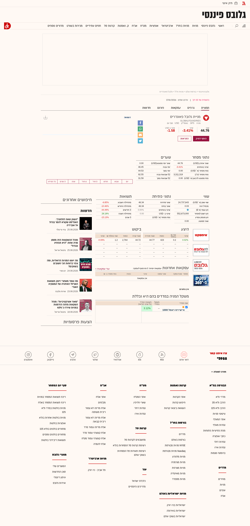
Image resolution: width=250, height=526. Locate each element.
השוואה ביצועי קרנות (174, 408)
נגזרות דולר (219, 441)
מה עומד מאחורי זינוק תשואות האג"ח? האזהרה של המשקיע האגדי (62, 284)
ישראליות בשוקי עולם (174, 516)
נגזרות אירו (219, 447)
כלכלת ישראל (139, 481)
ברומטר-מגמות (218, 453)
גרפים (190, 108)
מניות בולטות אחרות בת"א (52, 417)
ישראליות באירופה (176, 510)
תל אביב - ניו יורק (97, 470)
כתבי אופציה (218, 436)
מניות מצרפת (178, 468)
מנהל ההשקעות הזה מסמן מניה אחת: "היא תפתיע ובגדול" (64, 243)
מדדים (182, 434)
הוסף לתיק (201, 138)
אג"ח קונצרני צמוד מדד (94, 432)
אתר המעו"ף (219, 419)
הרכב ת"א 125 (218, 408)
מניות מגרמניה (178, 462)
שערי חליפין (140, 402)
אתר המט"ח (140, 397)
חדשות (146, 108)
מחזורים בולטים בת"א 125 (53, 429)
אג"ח (223, 496)
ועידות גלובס (59, 483)
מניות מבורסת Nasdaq (174, 451)
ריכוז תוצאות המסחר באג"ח (52, 402)
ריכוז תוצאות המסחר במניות (51, 397)
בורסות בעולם (178, 439)
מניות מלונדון (178, 456)
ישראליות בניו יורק (176, 505)
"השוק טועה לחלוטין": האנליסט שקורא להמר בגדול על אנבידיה (63, 222)
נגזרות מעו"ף (219, 425)
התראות (184, 138)
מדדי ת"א (220, 397)
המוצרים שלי (59, 466)
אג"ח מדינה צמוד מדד (95, 427)
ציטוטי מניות (219, 413)
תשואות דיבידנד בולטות (53, 440)
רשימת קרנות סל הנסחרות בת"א (129, 445)
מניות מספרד (178, 479)
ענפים (222, 490)
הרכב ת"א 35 (218, 402)
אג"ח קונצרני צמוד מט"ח (94, 438)
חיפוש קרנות (178, 402)
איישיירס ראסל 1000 (173, 310)
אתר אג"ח (101, 397)
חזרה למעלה (219, 371)
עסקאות (176, 108)
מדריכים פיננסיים (137, 486)
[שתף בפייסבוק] (140, 123)
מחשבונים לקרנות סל (135, 439)
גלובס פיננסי (224, 15)
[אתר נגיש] (7, 25)
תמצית (205, 108)
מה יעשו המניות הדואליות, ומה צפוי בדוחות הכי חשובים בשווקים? (62, 263)
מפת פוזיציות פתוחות (214, 430)
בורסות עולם (191, 92)
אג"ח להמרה (99, 444)
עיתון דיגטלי (60, 477)
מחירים (221, 479)
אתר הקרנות (179, 397)
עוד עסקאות (103, 268)
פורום (160, 108)
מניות (222, 484)
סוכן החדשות (59, 471)
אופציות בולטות (58, 423)
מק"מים (102, 402)
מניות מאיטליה (178, 473)
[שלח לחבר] (140, 134)
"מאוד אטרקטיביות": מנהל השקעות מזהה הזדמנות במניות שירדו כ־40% (65, 304)
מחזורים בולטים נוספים (54, 434)
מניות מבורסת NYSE (175, 445)
